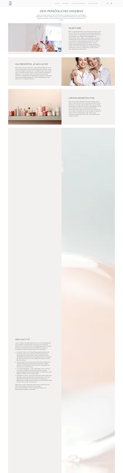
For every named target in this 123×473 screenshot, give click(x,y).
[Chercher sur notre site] (107, 3)
